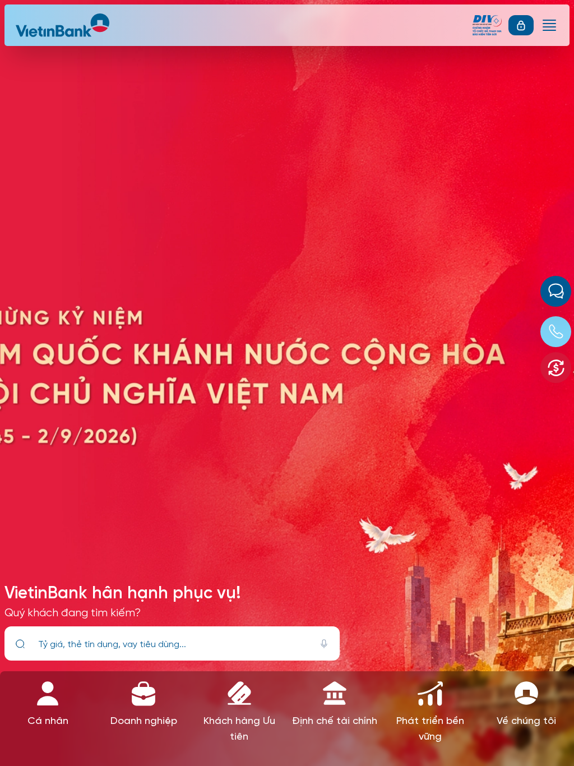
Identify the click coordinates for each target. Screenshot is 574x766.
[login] (521, 25)
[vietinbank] (63, 25)
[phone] (555, 331)
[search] (20, 643)
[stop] (324, 643)
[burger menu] (549, 25)
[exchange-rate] (555, 367)
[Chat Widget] (555, 291)
